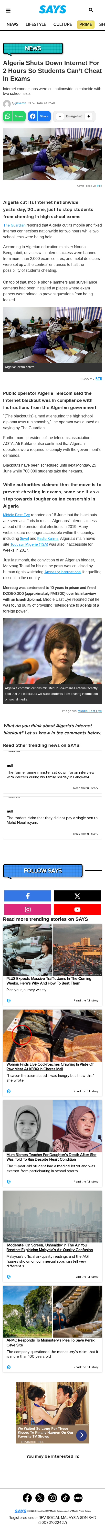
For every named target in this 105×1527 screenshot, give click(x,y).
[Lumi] (78, 1497)
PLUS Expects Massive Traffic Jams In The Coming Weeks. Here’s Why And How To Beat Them (49, 981)
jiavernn (20, 103)
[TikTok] (65, 1497)
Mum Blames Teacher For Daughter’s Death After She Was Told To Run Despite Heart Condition (51, 1157)
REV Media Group (54, 1511)
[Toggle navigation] (8, 10)
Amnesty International (62, 572)
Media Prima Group (81, 1511)
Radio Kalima (47, 539)
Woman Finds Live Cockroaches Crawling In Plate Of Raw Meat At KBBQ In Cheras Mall (50, 1066)
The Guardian (14, 225)
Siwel (24, 539)
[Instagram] (52, 1497)
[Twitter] (39, 1497)
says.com (14, 751)
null (10, 765)
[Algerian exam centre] (52, 335)
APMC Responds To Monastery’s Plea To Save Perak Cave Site (50, 1342)
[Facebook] (27, 1497)
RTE (99, 186)
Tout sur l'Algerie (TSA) (29, 544)
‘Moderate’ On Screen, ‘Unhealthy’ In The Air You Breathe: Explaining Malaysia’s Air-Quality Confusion (50, 1247)
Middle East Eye (16, 515)
